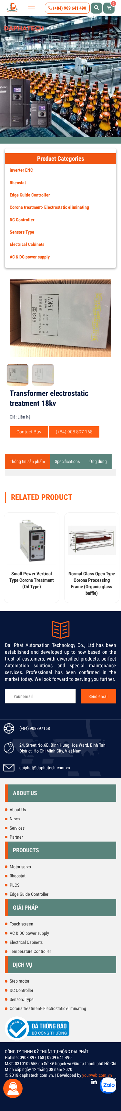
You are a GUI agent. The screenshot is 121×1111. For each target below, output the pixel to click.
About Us (18, 809)
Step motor (19, 981)
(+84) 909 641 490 (69, 8)
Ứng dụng (98, 461)
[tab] (27, 461)
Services (17, 828)
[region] (60, 76)
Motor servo (20, 866)
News (15, 818)
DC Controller (22, 219)
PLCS (14, 885)
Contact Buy (28, 431)
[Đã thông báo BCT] (37, 1039)
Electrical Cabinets (27, 244)
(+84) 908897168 (34, 728)
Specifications (67, 461)
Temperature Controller (30, 951)
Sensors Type (22, 232)
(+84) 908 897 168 (74, 431)
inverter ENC (21, 170)
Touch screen (21, 923)
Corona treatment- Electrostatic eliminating (49, 207)
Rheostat (18, 182)
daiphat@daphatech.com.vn (44, 767)
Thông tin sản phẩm (27, 461)
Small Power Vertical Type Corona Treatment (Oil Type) (31, 580)
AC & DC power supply (30, 256)
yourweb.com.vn (97, 1075)
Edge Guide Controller (30, 194)
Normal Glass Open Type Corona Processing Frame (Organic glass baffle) (91, 583)
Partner (16, 837)
